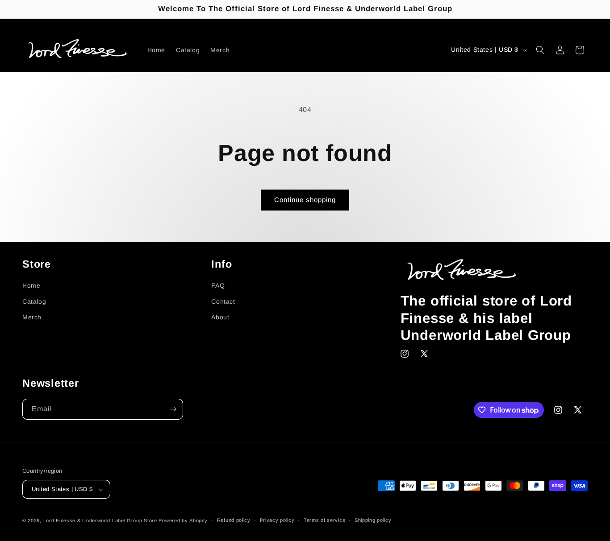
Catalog (34, 301)
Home (31, 285)
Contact (223, 301)
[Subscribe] (173, 409)
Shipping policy (373, 520)
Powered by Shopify (183, 520)
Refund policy (234, 520)
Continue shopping (305, 199)
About (220, 317)
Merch (32, 317)
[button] (540, 50)
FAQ (218, 285)
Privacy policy (277, 520)
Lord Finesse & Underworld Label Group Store (100, 520)
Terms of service (324, 520)
